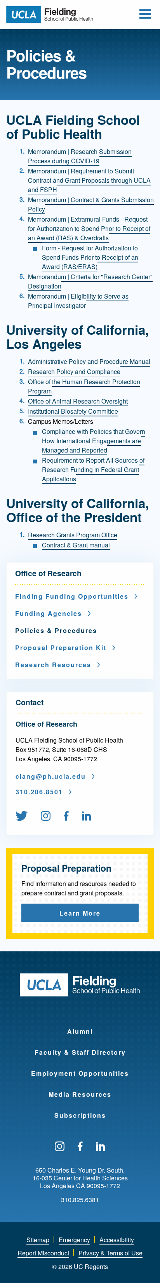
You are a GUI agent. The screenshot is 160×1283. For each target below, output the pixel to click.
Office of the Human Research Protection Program (84, 386)
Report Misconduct (43, 1252)
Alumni (80, 1031)
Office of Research (48, 573)
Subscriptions (80, 1115)
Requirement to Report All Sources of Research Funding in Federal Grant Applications (93, 469)
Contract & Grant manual (76, 544)
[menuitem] (27, 816)
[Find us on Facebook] (66, 816)
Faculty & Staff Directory (80, 1052)
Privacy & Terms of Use (110, 1252)
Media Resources (80, 1094)
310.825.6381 (80, 1200)
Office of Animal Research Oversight (78, 401)
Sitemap (37, 1239)
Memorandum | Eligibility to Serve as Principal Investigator (78, 301)
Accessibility (116, 1239)
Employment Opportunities (80, 1073)
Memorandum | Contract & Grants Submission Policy (91, 204)
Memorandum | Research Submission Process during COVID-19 (80, 156)
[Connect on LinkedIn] (86, 816)
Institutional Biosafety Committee (73, 411)
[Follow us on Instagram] (45, 816)
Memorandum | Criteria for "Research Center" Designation (90, 281)
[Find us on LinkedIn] (100, 1147)
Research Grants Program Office (72, 534)
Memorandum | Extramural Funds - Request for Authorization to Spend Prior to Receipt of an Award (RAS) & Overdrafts (89, 228)
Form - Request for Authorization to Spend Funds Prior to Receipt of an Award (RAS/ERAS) (90, 257)
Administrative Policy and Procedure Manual (89, 361)
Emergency (74, 1239)
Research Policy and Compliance (74, 371)
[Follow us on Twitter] (22, 816)
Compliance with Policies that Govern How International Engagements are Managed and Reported (93, 440)
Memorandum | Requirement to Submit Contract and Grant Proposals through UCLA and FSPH (89, 180)
